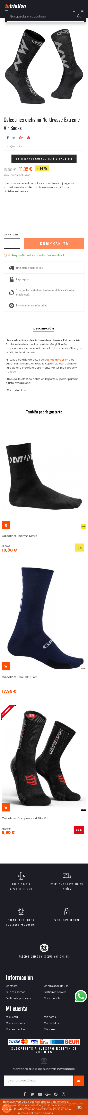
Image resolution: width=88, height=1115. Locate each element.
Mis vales (49, 1029)
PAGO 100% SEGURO (67, 920)
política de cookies (41, 1113)
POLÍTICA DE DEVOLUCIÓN (67, 884)
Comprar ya (54, 243)
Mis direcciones (15, 1023)
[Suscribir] (78, 1080)
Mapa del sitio (52, 998)
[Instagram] (63, 1094)
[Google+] (48, 1094)
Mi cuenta (12, 1017)
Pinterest (28, 137)
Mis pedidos (51, 1023)
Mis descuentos (15, 1029)
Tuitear (13, 137)
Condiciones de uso (56, 986)
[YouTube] (40, 1094)
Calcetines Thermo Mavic (19, 536)
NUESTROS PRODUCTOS (21, 924)
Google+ (21, 137)
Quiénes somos (15, 992)
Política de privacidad (19, 998)
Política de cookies (55, 992)
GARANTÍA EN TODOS (21, 920)
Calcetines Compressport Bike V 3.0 (26, 818)
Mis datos (50, 1017)
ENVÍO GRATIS (21, 884)
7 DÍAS (67, 888)
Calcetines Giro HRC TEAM (19, 677)
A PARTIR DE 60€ (21, 888)
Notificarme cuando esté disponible (44, 158)
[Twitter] (32, 1094)
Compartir (8, 137)
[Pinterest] (55, 1094)
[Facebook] (24, 1094)
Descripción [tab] (43, 328)
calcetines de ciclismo (55, 360)
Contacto (11, 986)
